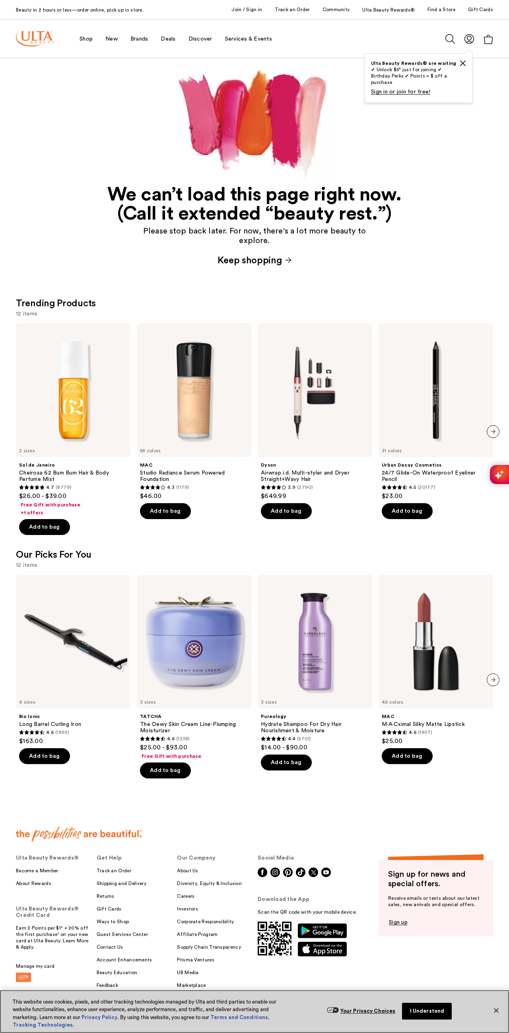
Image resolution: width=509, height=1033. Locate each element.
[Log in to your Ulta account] (469, 38)
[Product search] (450, 39)
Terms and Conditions (239, 1017)
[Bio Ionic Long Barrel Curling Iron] (73, 660)
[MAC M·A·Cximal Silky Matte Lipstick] (436, 660)
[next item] (493, 431)
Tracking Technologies (43, 1024)
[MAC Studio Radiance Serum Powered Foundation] (194, 411)
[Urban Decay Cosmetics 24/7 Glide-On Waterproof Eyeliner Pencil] (436, 411)
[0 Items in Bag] (488, 39)
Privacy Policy (99, 1017)
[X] (463, 63)
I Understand (427, 1011)
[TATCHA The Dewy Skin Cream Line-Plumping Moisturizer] (194, 667)
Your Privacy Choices (368, 1011)
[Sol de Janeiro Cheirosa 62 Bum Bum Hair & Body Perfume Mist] (73, 419)
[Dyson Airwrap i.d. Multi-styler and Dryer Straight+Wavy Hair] (315, 411)
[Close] (496, 1010)
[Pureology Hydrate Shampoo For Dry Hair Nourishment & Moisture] (315, 663)
